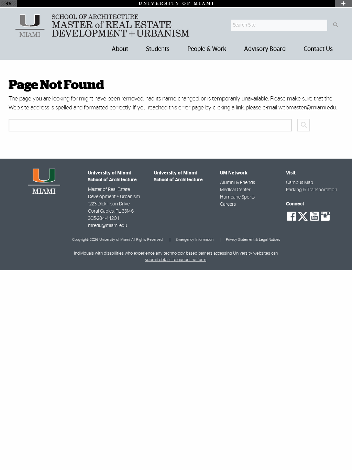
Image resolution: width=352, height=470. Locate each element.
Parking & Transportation (311, 190)
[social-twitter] (302, 215)
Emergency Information (194, 240)
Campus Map (299, 182)
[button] (337, 450)
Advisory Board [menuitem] (265, 49)
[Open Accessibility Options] (8, 3)
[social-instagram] (325, 216)
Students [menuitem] (157, 49)
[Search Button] (335, 25)
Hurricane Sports (237, 197)
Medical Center (235, 190)
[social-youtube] (314, 216)
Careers (228, 204)
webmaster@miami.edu (307, 107)
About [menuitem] (120, 49)
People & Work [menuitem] (206, 49)
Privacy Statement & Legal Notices (253, 240)
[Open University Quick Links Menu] (343, 3)
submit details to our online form (175, 260)
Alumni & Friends (237, 182)
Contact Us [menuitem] (318, 49)
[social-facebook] (291, 216)
